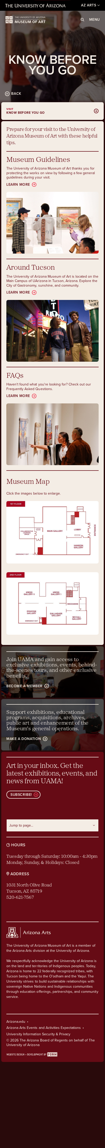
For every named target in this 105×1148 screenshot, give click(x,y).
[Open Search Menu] (82, 20)
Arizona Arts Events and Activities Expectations (43, 1027)
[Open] (52, 532)
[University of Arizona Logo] (25, 19)
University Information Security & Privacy (38, 1034)
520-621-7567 (20, 897)
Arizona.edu (15, 1021)
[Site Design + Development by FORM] (52, 1054)
